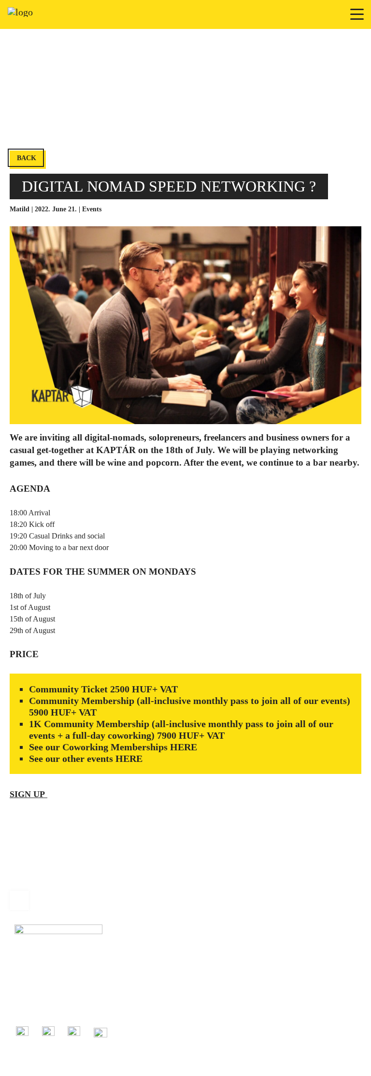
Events (91, 209)
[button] (357, 14)
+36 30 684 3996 (37, 994)
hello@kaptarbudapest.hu (49, 1005)
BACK (26, 158)
